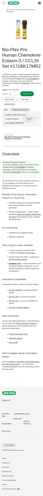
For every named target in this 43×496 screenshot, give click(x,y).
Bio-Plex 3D (13, 301)
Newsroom (18, 419)
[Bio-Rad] (9, 393)
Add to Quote (9, 99)
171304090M (32, 79)
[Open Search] (28, 3)
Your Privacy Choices (9, 489)
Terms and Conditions (9, 480)
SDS (6, 110)
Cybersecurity (6, 471)
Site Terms (5, 467)
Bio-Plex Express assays (18, 259)
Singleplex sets (15, 263)
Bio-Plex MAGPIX (15, 290)
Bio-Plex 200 (13, 297)
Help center (6, 431)
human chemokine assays (25, 323)
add (36, 118)
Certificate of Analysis (20, 110)
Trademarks (6, 463)
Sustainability (19, 414)
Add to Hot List (9, 104)
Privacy (4, 484)
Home (4, 458)
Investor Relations (27, 422)
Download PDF (29, 119)
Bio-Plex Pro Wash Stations (19, 307)
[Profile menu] (32, 3)
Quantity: (5, 94)
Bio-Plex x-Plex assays (26, 253)
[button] (3, 10)
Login (4, 90)
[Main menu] (4, 3)
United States (9, 445)
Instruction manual (15, 338)
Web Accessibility (7, 476)
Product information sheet (18, 334)
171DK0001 (24, 83)
